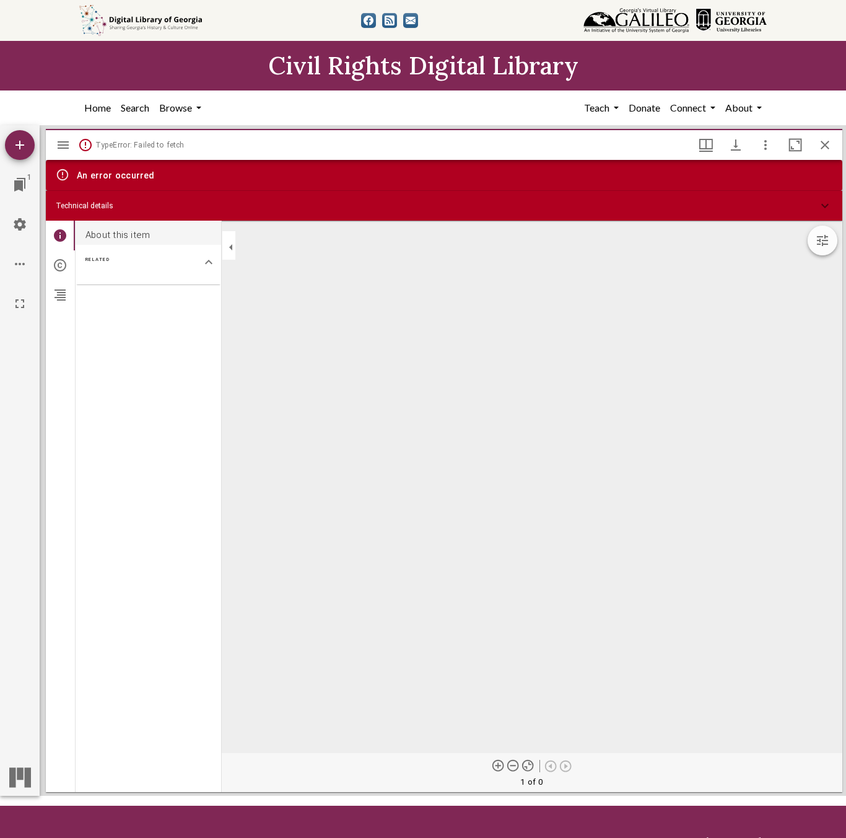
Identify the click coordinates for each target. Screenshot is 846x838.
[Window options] (765, 145)
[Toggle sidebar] (63, 145)
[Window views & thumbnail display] (706, 145)
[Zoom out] (513, 765)
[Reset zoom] (528, 765)
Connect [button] (689, 107)
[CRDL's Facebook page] (368, 20)
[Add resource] (20, 145)
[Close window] (825, 145)
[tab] (60, 235)
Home (97, 107)
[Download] (736, 145)
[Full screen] (20, 304)
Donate (644, 107)
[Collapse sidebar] (231, 247)
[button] (444, 206)
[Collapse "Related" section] (208, 262)
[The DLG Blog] (389, 20)
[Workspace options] (20, 264)
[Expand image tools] (822, 240)
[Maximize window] (795, 145)
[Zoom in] (498, 765)
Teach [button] (597, 107)
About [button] (739, 107)
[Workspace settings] (20, 224)
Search (135, 107)
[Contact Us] (410, 20)
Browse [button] (176, 107)
